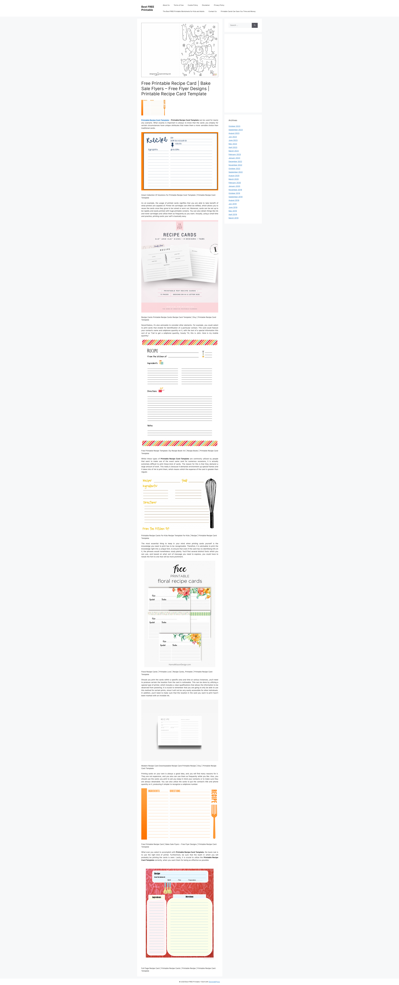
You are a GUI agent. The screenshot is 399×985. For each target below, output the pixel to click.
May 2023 (233, 144)
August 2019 (234, 200)
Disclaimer (206, 5)
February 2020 (235, 183)
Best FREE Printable (147, 8)
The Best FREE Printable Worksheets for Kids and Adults (183, 11)
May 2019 (233, 211)
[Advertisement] (243, 74)
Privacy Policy (219, 5)
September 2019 (236, 197)
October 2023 (234, 126)
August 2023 (234, 133)
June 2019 (233, 207)
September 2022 (236, 172)
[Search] (255, 25)
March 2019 (233, 218)
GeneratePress (214, 982)
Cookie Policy (193, 5)
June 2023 (233, 140)
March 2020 (234, 179)
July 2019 (233, 204)
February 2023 (235, 154)
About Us (166, 5)
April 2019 (233, 214)
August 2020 (234, 176)
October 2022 (234, 169)
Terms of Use (179, 5)
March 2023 (234, 151)
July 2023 (233, 137)
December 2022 (235, 161)
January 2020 (234, 186)
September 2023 (236, 130)
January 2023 (234, 158)
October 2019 (234, 193)
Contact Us (213, 11)
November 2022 (235, 165)
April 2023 (233, 147)
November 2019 (235, 190)
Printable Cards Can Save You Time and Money (238, 11)
